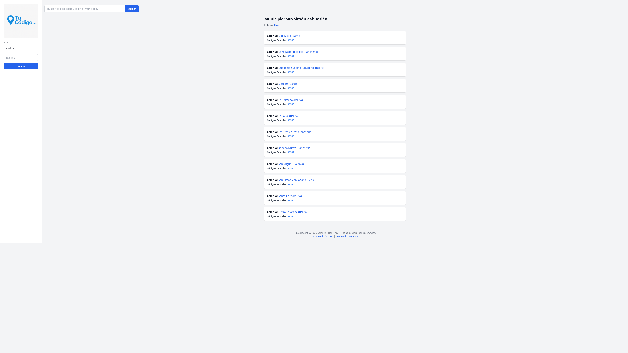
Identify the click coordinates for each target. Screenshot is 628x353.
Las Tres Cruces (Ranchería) (295, 132)
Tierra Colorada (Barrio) (293, 212)
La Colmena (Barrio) (290, 100)
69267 (291, 56)
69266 (291, 168)
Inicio (7, 42)
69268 (291, 136)
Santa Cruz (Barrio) (290, 196)
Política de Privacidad (347, 236)
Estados (9, 48)
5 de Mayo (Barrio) (289, 36)
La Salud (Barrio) (288, 116)
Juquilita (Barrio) (288, 84)
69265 (291, 40)
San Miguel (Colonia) (291, 164)
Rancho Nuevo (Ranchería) (294, 148)
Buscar (21, 66)
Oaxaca (278, 25)
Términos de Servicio (322, 236)
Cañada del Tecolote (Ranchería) (298, 52)
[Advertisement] (21, 190)
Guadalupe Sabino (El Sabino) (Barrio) (301, 68)
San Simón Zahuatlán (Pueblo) (296, 180)
